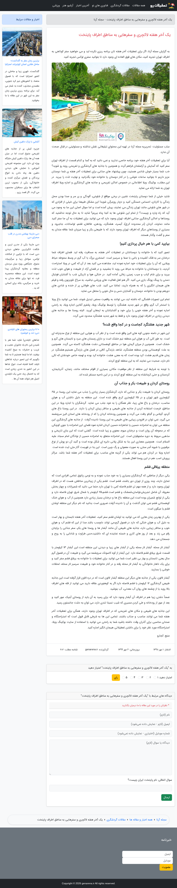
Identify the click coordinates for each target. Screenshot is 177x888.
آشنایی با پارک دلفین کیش (26, 142)
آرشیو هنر (68, 5)
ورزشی (56, 5)
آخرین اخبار (82, 5)
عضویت (166, 867)
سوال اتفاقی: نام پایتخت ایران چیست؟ (150, 780)
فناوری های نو (100, 5)
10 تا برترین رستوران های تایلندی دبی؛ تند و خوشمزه (23, 331)
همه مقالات (138, 5)
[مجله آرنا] (162, 5)
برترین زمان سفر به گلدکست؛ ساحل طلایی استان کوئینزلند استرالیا (22, 62)
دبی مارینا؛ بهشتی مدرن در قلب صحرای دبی (23, 235)
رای (116, 677)
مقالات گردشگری (120, 5)
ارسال (167, 797)
